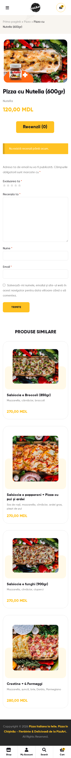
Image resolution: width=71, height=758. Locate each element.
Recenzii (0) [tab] (35, 127)
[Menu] (10, 7)
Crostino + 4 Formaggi (24, 684)
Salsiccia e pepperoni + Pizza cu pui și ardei (33, 497)
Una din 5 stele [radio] (4, 185)
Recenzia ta (11, 194)
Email (7, 267)
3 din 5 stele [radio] (11, 185)
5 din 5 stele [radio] (19, 185)
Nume (7, 248)
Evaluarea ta (12, 181)
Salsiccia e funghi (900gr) (27, 584)
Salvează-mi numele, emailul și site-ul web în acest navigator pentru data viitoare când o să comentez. (34, 290)
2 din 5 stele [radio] (8, 185)
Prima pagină (12, 21)
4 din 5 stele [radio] (15, 185)
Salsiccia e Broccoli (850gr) (29, 395)
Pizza (27, 21)
